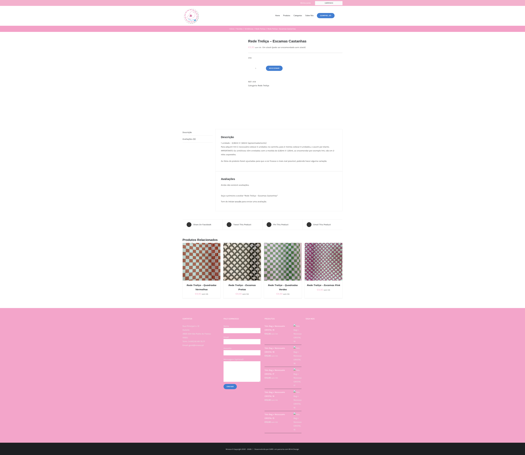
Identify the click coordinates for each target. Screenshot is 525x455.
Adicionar (274, 68)
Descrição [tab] (187, 132)
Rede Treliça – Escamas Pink (323, 285)
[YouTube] (191, 356)
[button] (338, 15)
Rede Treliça (263, 85)
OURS (271, 449)
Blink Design (294, 449)
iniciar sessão (234, 201)
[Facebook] (183, 356)
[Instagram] (187, 356)
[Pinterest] (194, 356)
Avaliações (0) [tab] (189, 139)
